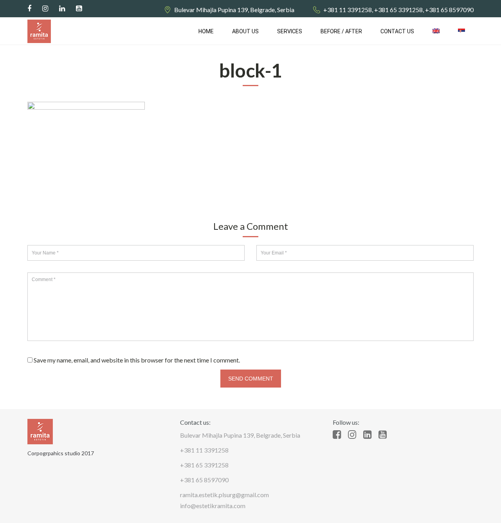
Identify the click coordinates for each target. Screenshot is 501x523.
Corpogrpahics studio (53, 453)
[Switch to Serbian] (461, 31)
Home (206, 31)
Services (289, 31)
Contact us (397, 31)
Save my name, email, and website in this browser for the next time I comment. (137, 360)
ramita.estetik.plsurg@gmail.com (224, 494)
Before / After (341, 31)
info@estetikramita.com (212, 505)
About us (245, 31)
